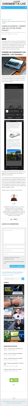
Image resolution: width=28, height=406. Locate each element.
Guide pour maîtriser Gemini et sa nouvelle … (13, 369)
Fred (4, 32)
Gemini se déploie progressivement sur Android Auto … (13, 364)
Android (20, 32)
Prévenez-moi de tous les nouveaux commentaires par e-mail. (11, 258)
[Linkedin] (11, 219)
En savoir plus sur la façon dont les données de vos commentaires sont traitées (13, 274)
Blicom (14, 208)
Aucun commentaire (13, 34)
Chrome (3, 34)
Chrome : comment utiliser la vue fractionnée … (14, 358)
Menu (3, 7)
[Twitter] (13, 219)
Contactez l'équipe (16, 403)
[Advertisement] (14, 13)
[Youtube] (15, 219)
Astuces (23, 32)
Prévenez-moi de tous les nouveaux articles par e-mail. (13, 262)
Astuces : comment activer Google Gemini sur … (14, 348)
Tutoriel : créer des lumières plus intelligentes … (14, 353)
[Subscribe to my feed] (14, 385)
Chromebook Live (6, 401)
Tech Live (19, 206)
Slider (6, 34)
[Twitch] (16, 219)
